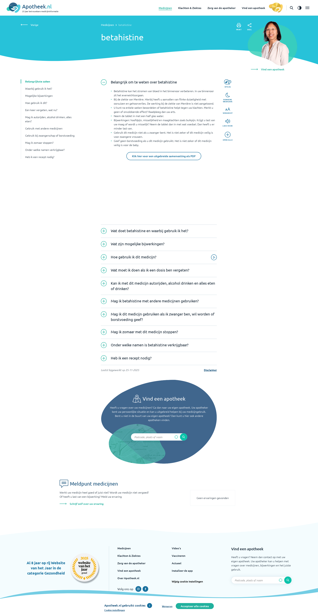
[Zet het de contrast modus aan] (299, 8)
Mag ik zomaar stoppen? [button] (39, 142)
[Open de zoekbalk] (291, 8)
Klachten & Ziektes (189, 8)
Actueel (176, 563)
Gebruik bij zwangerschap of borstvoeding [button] (50, 135)
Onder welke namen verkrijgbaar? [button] (45, 150)
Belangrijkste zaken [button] (37, 81)
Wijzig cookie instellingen (187, 581)
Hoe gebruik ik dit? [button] (36, 103)
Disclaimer (210, 370)
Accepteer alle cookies (195, 606)
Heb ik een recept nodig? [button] (39, 157)
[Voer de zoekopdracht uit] (183, 437)
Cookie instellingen (114, 610)
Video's (176, 548)
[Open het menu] (307, 8)
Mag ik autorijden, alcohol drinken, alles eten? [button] (48, 119)
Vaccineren (178, 555)
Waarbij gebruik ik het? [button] (38, 88)
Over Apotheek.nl (128, 578)
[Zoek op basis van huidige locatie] (176, 437)
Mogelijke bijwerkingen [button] (39, 95)
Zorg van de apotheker (222, 8)
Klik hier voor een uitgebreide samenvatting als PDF (164, 156)
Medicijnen (165, 8)
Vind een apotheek (253, 8)
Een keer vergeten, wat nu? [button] (41, 110)
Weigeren (167, 606)
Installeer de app (182, 570)
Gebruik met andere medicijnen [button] (43, 128)
